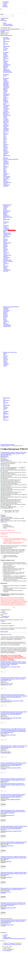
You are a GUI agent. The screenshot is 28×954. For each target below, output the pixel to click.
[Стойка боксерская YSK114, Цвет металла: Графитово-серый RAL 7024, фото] (14, 495)
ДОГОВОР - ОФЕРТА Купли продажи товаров (14, 938)
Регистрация (6, 30)
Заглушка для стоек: (5, 464)
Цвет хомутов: (4, 506)
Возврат (5, 5)
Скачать (3, 621)
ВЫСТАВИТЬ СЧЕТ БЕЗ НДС (12, 510)
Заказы (4, 23)
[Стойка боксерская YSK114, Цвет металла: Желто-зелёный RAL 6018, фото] (14, 490)
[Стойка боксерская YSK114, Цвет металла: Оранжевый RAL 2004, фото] (14, 478)
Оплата (5, 4)
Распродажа (6, 1)
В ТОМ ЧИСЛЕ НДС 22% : (7, 508)
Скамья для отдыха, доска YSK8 (8, 734)
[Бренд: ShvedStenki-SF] (5, 459)
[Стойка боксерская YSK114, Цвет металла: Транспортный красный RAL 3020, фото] (14, 480)
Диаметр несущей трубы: (6, 460)
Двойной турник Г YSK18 (7, 683)
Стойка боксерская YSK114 (7, 924)
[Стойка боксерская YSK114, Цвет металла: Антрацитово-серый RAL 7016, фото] (14, 492)
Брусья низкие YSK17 (6, 752)
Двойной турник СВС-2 (6, 861)
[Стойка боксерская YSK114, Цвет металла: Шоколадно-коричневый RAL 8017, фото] (14, 500)
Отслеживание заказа (5, 29)
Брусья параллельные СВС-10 (7, 815)
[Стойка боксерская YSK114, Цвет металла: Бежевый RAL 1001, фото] (14, 470)
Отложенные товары (8, 25)
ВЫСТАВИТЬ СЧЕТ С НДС (12, 511)
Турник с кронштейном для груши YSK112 (11, 767)
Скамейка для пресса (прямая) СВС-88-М (10, 799)
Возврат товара (6, 937)
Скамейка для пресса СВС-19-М (8, 907)
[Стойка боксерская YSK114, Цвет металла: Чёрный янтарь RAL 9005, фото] (14, 505)
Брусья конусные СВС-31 (6, 877)
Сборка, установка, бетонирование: (9, 467)
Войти (2, 30)
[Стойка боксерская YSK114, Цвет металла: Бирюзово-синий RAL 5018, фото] (14, 485)
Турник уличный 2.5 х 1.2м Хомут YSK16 (10, 666)
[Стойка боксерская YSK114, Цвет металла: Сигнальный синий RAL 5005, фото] (14, 483)
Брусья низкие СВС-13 (6, 891)
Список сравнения (7, 24)
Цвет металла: (4, 468)
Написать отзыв (4, 456)
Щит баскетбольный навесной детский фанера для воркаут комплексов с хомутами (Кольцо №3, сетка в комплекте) (13, 785)
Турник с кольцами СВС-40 (7, 845)
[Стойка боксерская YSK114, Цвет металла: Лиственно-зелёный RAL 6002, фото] (14, 488)
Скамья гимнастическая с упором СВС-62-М (11, 831)
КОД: (2, 457)
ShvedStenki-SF (5, 616)
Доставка (5, 2)
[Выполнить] (24, 29)
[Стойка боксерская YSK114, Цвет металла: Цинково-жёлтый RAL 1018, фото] (14, 475)
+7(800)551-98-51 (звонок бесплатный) (12, 944)
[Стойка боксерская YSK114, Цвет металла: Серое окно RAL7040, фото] (14, 497)
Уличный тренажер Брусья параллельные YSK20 (12, 700)
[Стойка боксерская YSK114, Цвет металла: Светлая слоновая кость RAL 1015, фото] (14, 473)
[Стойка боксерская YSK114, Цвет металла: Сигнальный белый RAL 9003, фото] (14, 502)
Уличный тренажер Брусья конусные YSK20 (11, 717)
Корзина (2, 35)
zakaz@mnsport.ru (7, 950)
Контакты (5, 6)
